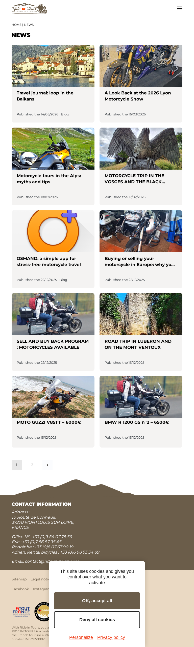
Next (47, 465)
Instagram (42, 589)
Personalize (81, 637)
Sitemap (19, 579)
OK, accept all (97, 600)
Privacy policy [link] (111, 637)
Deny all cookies (97, 619)
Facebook (20, 589)
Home (16, 25)
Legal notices (42, 579)
